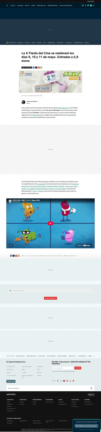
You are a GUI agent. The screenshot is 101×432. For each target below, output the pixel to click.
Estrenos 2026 (42, 356)
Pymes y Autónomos (88, 404)
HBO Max (39, 372)
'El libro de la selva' (71, 186)
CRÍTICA (13, 5)
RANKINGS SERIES (53, 5)
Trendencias (74, 402)
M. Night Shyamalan (78, 42)
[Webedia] (91, 1)
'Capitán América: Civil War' (55, 186)
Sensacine (35, 402)
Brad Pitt (39, 42)
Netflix (23, 369)
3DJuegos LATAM (23, 420)
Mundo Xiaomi (10, 411)
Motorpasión (61, 402)
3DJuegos (22, 402)
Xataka (8, 402)
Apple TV (9, 372)
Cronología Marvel (82, 356)
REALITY (27, 5)
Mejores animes (72, 356)
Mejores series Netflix (62, 356)
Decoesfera (73, 404)
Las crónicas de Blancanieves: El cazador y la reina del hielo (48, 255)
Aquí (69, 115)
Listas (38, 369)
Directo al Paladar (49, 402)
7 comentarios (27, 67)
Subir (90, 394)
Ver (51, 298)
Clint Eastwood (60, 42)
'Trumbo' (41, 191)
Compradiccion (74, 406)
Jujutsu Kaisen (69, 42)
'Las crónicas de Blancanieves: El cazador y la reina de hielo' (46, 189)
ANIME (33, 5)
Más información (50, 430)
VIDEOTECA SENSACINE (65, 5)
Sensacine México (36, 420)
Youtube (91, 5)
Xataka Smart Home (11, 408)
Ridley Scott (20, 42)
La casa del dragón (11, 375)
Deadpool (87, 42)
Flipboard (88, 5)
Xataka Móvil (9, 404)
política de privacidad (69, 371)
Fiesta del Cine (63, 108)
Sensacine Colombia (37, 423)
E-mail (41, 67)
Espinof (34, 404)
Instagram (83, 5)
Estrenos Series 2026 (51, 356)
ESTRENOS (20, 5)
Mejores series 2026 (20, 356)
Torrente (33, 42)
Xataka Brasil (9, 423)
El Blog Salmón (87, 402)
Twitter (94, 5)
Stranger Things (51, 42)
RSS (70, 380)
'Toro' (34, 191)
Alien (44, 42)
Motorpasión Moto (63, 404)
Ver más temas (11, 381)
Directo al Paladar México (49, 421)
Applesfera (9, 406)
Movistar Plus (10, 369)
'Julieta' (23, 189)
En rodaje (29, 255)
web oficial (36, 115)
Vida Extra (22, 404)
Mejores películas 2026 (31, 356)
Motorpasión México (63, 420)
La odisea (24, 372)
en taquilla (41, 184)
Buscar (91, 388)
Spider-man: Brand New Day (27, 376)
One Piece (27, 42)
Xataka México (10, 420)
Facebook (85, 5)
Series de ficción (11, 366)
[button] (32, 101)
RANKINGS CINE (41, 5)
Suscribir (77, 368)
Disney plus (39, 366)
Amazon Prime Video (27, 366)
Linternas (39, 375)
